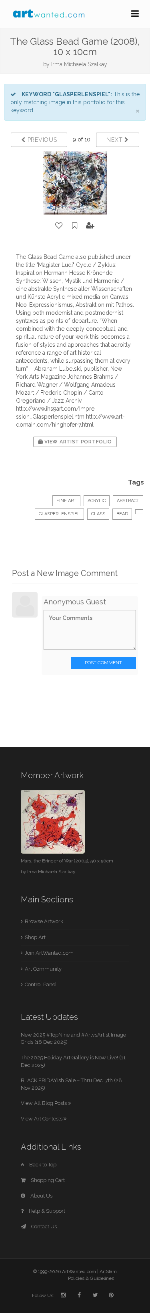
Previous (41, 140)
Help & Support (46, 1211)
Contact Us (43, 1227)
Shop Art (35, 937)
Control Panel (41, 984)
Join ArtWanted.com (49, 953)
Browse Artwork (44, 921)
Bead (122, 513)
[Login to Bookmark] (74, 226)
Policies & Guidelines (91, 1278)
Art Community (43, 969)
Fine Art (66, 500)
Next (115, 140)
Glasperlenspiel (59, 513)
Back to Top (42, 1165)
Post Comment (103, 662)
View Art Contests (42, 1119)
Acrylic (97, 500)
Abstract (128, 500)
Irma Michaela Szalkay (79, 64)
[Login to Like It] (59, 226)
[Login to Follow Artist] (90, 226)
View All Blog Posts (44, 1103)
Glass (98, 513)
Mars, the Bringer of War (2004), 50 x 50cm (67, 861)
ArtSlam (108, 1271)
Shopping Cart (47, 1180)
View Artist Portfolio (77, 442)
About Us (40, 1196)
